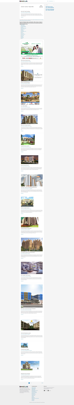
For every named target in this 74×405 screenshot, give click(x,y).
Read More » (22, 17)
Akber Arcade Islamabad (25, 82)
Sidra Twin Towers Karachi (25, 125)
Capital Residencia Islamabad (26, 228)
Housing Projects (27, 61)
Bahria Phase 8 (33, 393)
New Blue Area (22, 35)
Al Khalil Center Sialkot (25, 349)
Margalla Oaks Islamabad (25, 373)
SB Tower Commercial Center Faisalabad (28, 308)
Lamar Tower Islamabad (34, 392)
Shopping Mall (26, 188)
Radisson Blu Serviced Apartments (35, 398)
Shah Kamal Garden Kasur (25, 60)
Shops (28, 350)
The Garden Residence (23, 26)
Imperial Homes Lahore (25, 145)
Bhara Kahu (22, 36)
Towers (28, 126)
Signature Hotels (33, 395)
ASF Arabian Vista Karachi (25, 275)
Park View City (22, 33)
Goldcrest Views (22, 25)
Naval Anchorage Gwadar (23, 28)
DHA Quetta (22, 27)
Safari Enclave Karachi (25, 165)
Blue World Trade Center (24, 20)
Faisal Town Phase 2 (23, 34)
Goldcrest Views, (39, 19)
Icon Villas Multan (24, 105)
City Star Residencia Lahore (26, 333)
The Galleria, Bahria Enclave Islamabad (28, 252)
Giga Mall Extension (34, 388)
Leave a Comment (23, 12)
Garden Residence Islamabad (35, 390)
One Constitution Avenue (23, 31)
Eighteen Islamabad (34, 387)
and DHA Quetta (28, 20)
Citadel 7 (22, 32)
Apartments (26, 83)
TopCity (22, 38)
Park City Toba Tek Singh (25, 11)
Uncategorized (26, 12)
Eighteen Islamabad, (35, 19)
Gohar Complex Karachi (25, 207)
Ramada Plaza (22, 30)
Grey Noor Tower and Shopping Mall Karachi (29, 187)
